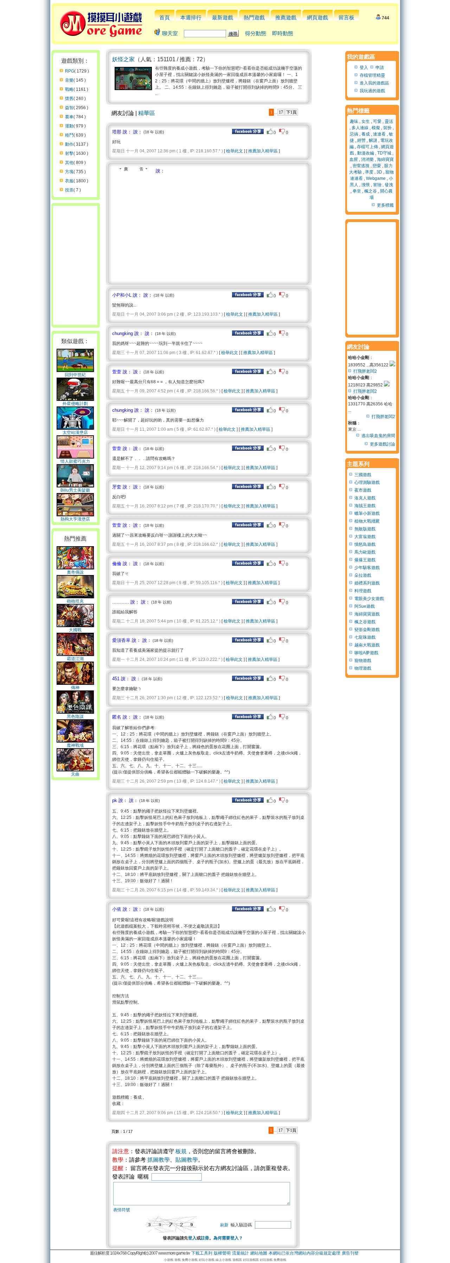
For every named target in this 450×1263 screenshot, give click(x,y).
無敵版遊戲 (364, 528)
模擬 (376, 127)
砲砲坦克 (75, 601)
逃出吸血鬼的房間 (378, 435)
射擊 (69, 153)
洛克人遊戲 (364, 497)
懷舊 (69, 98)
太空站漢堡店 (75, 432)
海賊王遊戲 (364, 505)
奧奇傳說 (75, 572)
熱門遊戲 (254, 17)
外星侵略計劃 (75, 403)
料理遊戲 (362, 590)
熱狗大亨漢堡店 (75, 519)
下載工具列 (201, 1253)
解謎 (373, 140)
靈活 (389, 121)
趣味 (354, 121)
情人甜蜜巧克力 (75, 461)
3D (379, 172)
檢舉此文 (234, 151)
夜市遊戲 (362, 490)
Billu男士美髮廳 (75, 490)
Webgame (376, 178)
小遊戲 (168, 1260)
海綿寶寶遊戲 (367, 614)
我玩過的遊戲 (372, 90)
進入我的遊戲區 (374, 83)
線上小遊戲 (223, 1260)
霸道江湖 (75, 658)
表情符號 (121, 1209)
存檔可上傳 (367, 146)
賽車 (69, 116)
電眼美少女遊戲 (369, 598)
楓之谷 (370, 191)
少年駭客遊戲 (367, 567)
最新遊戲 (222, 17)
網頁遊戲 (317, 17)
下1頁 (291, 112)
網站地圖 (258, 1253)
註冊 (205, 1238)
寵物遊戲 (362, 660)
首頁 (164, 17)
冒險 (377, 184)
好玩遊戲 (266, 1260)
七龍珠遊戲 (364, 637)
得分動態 (255, 33)
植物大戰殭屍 (367, 521)
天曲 (75, 774)
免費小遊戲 (190, 1260)
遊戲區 (237, 1260)
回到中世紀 (75, 374)
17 (281, 112)
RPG (69, 71)
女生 (365, 121)
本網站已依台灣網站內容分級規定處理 (304, 1253)
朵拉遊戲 (362, 575)
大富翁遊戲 (364, 536)
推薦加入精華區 (263, 151)
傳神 (75, 687)
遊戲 (177, 1260)
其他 (69, 162)
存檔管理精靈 (372, 75)
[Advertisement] (171, 227)
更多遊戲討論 (382, 444)
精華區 (146, 113)
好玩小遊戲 (206, 1260)
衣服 (69, 180)
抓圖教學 (158, 1160)
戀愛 (377, 165)
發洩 (389, 184)
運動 (69, 126)
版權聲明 (222, 1253)
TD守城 (384, 153)
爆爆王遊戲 (364, 559)
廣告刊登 (350, 1253)
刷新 (224, 1225)
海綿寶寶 (385, 159)
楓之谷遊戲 (364, 621)
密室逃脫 (361, 165)
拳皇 (357, 191)
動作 (69, 144)
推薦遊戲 (285, 17)
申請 (379, 67)
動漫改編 (365, 153)
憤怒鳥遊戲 (364, 544)
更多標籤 (385, 205)
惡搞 (354, 134)
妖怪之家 (123, 59)
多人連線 (360, 127)
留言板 (346, 17)
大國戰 (75, 629)
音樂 (69, 80)
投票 (69, 190)
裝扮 (387, 127)
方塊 (69, 171)
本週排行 (190, 17)
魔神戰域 (75, 745)
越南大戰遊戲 (367, 645)
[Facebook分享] (248, 132)
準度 (369, 172)
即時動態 (282, 33)
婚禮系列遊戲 (367, 583)
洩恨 (365, 184)
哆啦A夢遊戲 (366, 652)
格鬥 (69, 135)
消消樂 (367, 159)
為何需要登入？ (228, 1238)
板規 (181, 1151)
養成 (365, 134)
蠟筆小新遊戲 (367, 513)
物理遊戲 (362, 668)
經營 (361, 140)
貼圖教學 (186, 1160)
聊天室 (170, 33)
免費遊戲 (280, 1260)
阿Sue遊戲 (364, 606)
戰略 (69, 89)
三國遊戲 (362, 474)
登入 (192, 1238)
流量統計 (240, 1253)
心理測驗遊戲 (367, 482)
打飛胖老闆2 (365, 371)
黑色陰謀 (75, 716)
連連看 (379, 134)
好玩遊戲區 (251, 1260)
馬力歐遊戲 (364, 552)
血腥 (353, 159)
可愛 (377, 121)
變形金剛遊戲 (367, 629)
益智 (69, 107)
